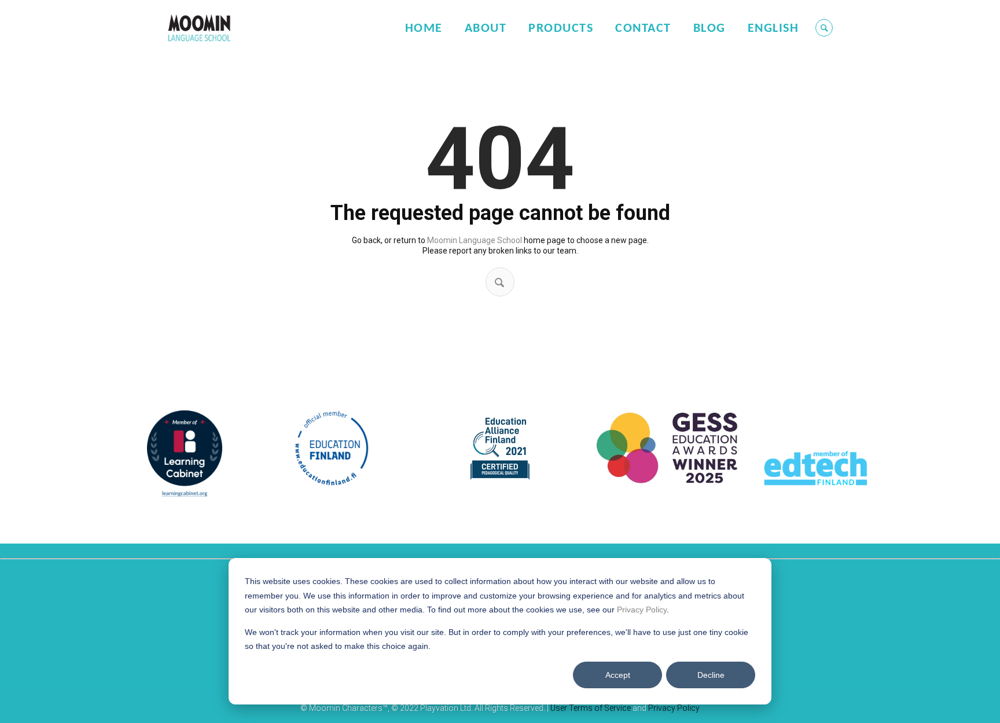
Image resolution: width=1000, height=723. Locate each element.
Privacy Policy (642, 609)
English (773, 28)
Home (424, 28)
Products (560, 28)
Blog (709, 28)
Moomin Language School (474, 240)
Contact (643, 28)
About (486, 28)
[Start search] (499, 282)
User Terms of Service (590, 708)
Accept (617, 675)
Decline (711, 675)
